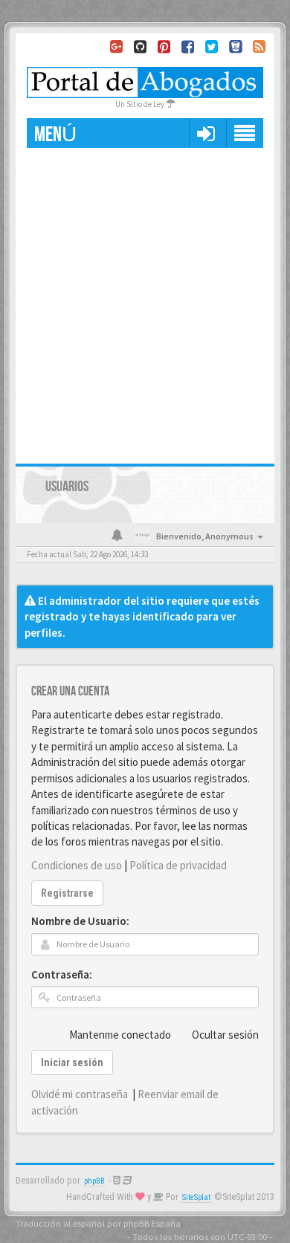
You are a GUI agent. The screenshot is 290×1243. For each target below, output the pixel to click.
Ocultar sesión (225, 1035)
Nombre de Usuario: (80, 921)
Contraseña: (61, 974)
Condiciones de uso (76, 865)
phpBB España (152, 1223)
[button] (205, 133)
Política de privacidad (178, 865)
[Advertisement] (145, 300)
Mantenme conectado (120, 1035)
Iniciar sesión (72, 1062)
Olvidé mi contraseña (79, 1094)
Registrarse (67, 893)
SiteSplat (196, 1197)
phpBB (94, 1181)
